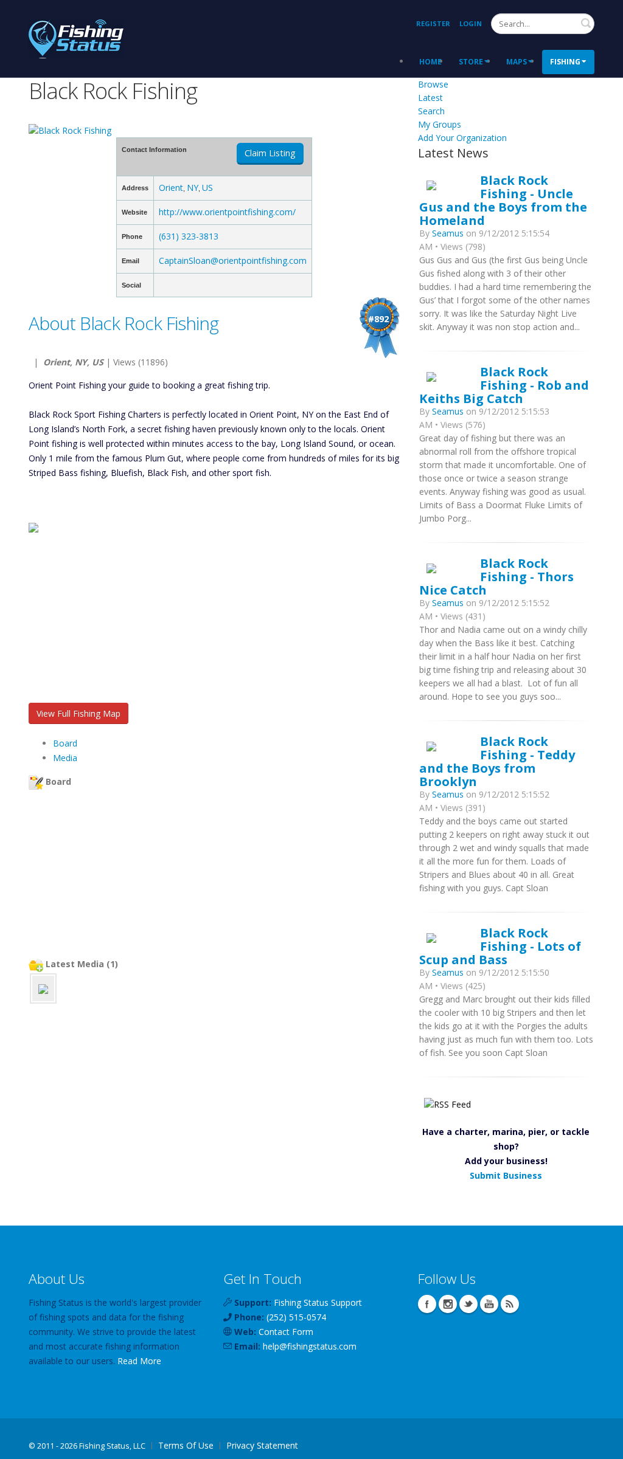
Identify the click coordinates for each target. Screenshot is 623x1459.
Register (433, 23)
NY (192, 187)
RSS (510, 1304)
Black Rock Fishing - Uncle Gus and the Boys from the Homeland (503, 200)
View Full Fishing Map (78, 713)
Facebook (427, 1304)
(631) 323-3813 (188, 236)
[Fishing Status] (76, 37)
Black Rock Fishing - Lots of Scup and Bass (500, 946)
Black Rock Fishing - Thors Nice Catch (496, 576)
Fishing (565, 62)
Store (471, 62)
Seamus (448, 233)
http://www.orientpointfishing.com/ (227, 212)
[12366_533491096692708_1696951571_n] (43, 988)
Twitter (468, 1304)
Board (65, 743)
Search (586, 23)
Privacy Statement (262, 1445)
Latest (430, 97)
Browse (433, 84)
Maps (516, 62)
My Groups (439, 124)
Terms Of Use (186, 1445)
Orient (171, 187)
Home (430, 62)
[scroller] (602, 1444)
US (207, 187)
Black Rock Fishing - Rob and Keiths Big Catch (504, 385)
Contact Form (286, 1331)
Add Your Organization (462, 137)
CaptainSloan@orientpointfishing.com (233, 260)
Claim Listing (270, 153)
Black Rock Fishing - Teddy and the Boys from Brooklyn (497, 761)
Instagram (448, 1304)
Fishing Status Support (318, 1302)
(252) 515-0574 (296, 1317)
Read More (139, 1361)
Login (470, 23)
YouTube (489, 1304)
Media (65, 758)
